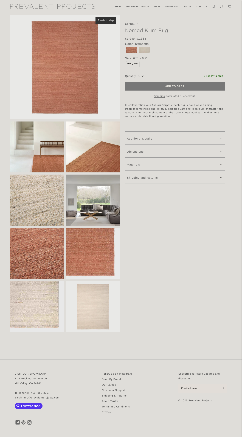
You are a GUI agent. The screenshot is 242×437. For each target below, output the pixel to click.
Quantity (130, 76)
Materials (133, 164)
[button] (131, 50)
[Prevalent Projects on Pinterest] (23, 423)
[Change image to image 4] (37, 200)
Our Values (109, 384)
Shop (118, 6)
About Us (171, 6)
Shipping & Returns (114, 395)
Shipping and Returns (142, 177)
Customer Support (113, 390)
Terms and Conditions (116, 406)
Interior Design (138, 6)
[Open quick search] (213, 6)
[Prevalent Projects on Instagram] (29, 423)
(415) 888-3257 (40, 392)
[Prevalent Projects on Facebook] (17, 423)
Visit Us (201, 6)
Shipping (159, 96)
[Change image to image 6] (37, 253)
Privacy (106, 412)
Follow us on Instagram (117, 373)
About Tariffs (110, 401)
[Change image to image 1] (65, 67)
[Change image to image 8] (37, 306)
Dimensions (135, 151)
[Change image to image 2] (37, 147)
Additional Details (139, 138)
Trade (186, 6)
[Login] (222, 6)
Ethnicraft (133, 23)
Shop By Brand (111, 379)
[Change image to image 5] (93, 200)
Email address (191, 383)
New (157, 6)
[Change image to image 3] (93, 147)
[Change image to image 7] (93, 253)
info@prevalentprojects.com (42, 397)
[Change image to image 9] (93, 306)
